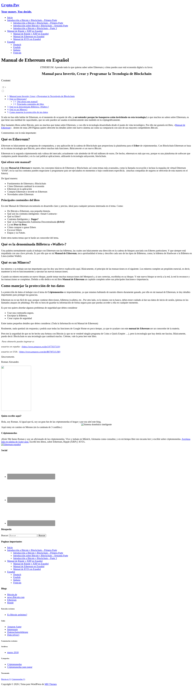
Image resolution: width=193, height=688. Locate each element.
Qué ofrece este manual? (27, 101)
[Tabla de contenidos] (96, 87)
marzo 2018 (13, 652)
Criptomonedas (14, 664)
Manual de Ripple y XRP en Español (25, 31)
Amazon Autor (14, 626)
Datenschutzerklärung (17, 632)
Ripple (10, 602)
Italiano (16, 50)
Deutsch (17, 44)
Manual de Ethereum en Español (28, 36)
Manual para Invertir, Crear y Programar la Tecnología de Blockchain (42, 96)
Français (17, 52)
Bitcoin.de (12, 594)
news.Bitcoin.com (15, 597)
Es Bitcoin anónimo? (17, 614)
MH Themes (51, 684)
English (17, 47)
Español (11, 42)
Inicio (10, 17)
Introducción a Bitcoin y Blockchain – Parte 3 (35, 28)
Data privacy (13, 635)
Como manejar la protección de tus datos (28, 112)
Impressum (12, 629)
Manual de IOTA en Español (27, 39)
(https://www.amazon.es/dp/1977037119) (41, 346)
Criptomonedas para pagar (19, 667)
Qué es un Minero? (18, 109)
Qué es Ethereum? (18, 99)
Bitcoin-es (6, 679)
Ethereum (11, 600)
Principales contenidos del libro (30, 104)
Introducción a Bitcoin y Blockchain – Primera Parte (32, 20)
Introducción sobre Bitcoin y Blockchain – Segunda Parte (40, 25)
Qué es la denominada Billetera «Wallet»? (29, 106)
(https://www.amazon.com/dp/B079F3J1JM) (39, 351)
